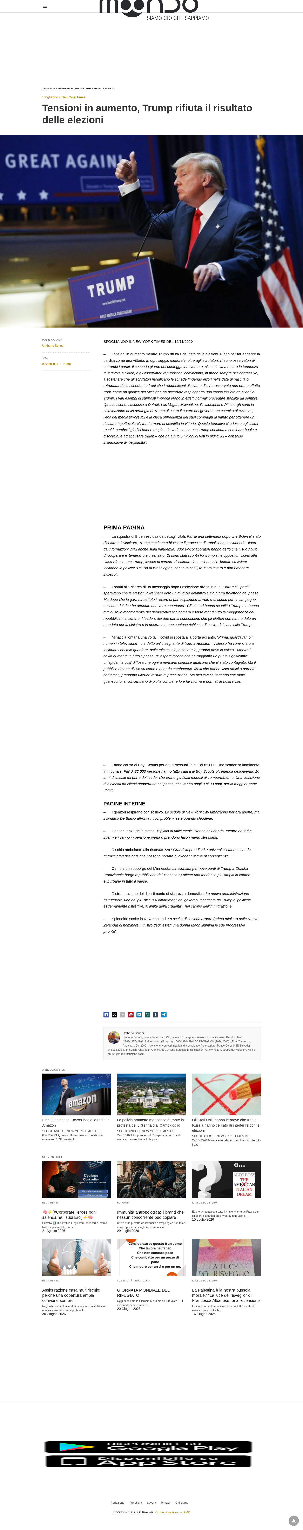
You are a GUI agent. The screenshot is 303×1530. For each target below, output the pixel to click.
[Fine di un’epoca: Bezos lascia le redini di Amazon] (76, 1094)
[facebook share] (106, 1014)
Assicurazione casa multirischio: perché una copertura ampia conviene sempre (71, 1295)
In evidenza (50, 1203)
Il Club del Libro (204, 1203)
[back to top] (294, 1521)
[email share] (122, 1014)
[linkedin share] (139, 1014)
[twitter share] (114, 1014)
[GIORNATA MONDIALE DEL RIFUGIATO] (151, 1257)
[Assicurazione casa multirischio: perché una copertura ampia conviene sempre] (76, 1257)
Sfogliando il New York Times (63, 97)
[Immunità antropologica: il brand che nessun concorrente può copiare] (151, 1179)
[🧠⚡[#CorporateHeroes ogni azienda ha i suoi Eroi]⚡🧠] (76, 1179)
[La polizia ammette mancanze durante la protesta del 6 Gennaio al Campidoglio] (151, 1094)
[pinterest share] (131, 1014)
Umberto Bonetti (133, 1033)
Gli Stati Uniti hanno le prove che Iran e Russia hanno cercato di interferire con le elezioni (226, 1125)
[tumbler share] (155, 1014)
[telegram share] (164, 1014)
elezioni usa (50, 363)
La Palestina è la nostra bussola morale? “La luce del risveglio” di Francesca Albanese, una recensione (226, 1295)
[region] (151, 46)
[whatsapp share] (147, 1014)
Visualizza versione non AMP (172, 1512)
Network (123, 1203)
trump (67, 363)
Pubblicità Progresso (133, 1281)
